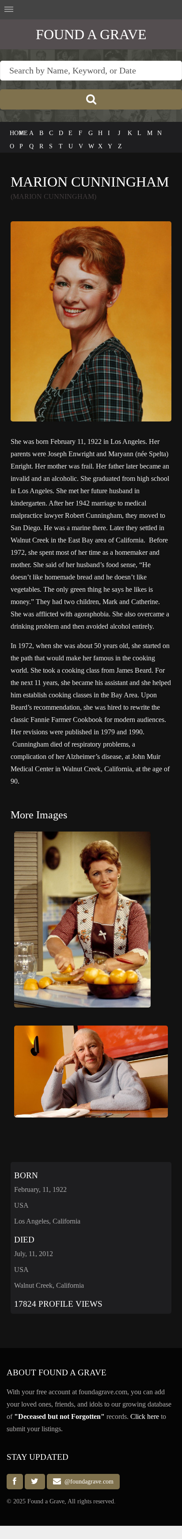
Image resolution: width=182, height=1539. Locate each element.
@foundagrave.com (87, 1481)
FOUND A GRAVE (91, 34)
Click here (144, 1416)
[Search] (91, 99)
